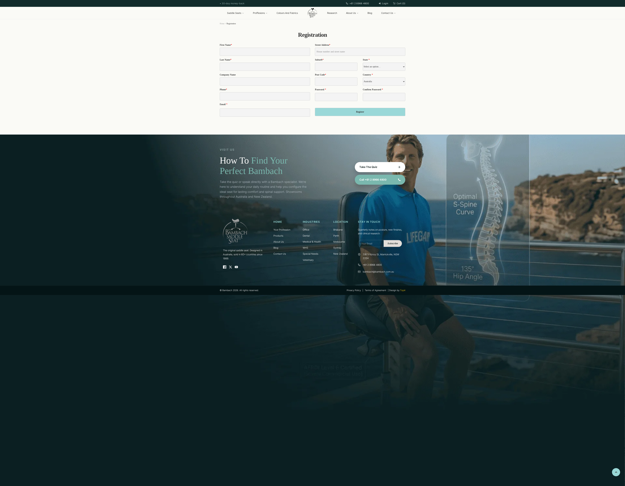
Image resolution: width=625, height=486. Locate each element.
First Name (226, 45)
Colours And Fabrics (287, 13)
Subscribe (393, 243)
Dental (306, 235)
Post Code (320, 75)
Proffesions (259, 13)
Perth (336, 235)
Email (223, 104)
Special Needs (310, 253)
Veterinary (308, 260)
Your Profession (281, 229)
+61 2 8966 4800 (359, 3)
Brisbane (338, 229)
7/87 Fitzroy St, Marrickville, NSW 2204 (381, 256)
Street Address (322, 45)
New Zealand (340, 253)
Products (278, 235)
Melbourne (339, 241)
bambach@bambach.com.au (378, 271)
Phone (223, 89)
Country (368, 75)
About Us (351, 13)
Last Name (225, 60)
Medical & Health (312, 241)
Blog (370, 13)
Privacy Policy (354, 290)
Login (385, 3)
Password (320, 89)
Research (332, 13)
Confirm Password (373, 89)
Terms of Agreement (375, 290)
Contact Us (387, 13)
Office (306, 229)
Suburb (319, 60)
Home (222, 23)
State (366, 60)
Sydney (337, 247)
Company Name (228, 75)
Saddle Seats (234, 13)
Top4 (402, 290)
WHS (305, 247)
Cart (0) (401, 3)
